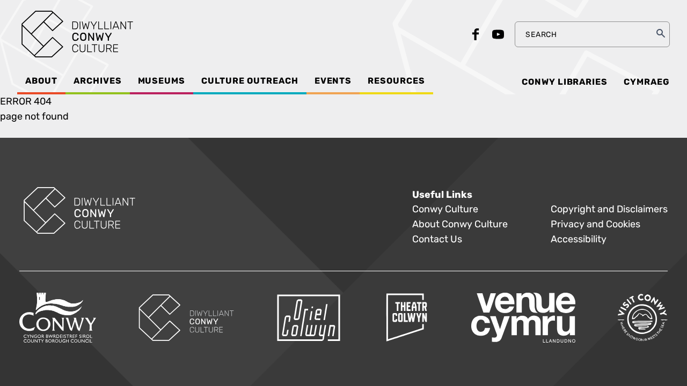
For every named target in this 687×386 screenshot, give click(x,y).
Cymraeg (647, 82)
